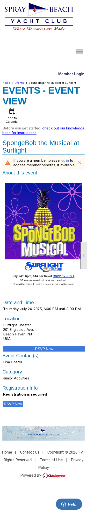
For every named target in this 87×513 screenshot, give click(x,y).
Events (19, 82)
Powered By (31, 475)
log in (65, 160)
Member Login (71, 74)
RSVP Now (44, 349)
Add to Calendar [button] (12, 115)
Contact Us (29, 452)
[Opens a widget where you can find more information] (69, 505)
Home (6, 82)
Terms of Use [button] (51, 460)
